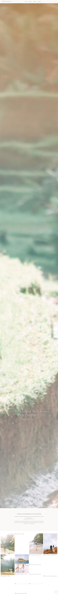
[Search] (55, 1)
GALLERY (30, 1)
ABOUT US (34, 1)
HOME (26, 1)
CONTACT (39, 1)
